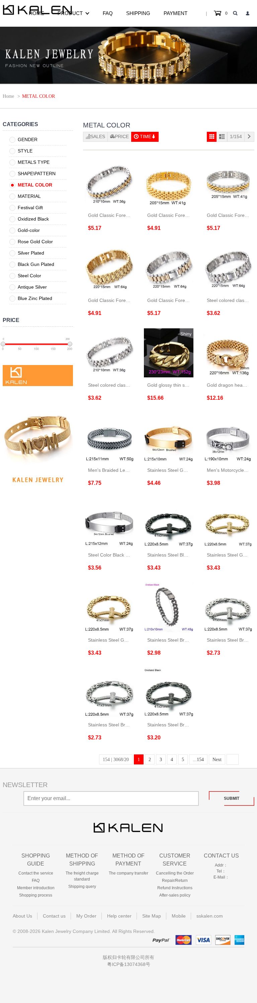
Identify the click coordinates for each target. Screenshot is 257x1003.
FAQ (108, 13)
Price (122, 136)
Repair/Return (175, 880)
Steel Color (29, 275)
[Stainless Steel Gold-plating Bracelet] (168, 437)
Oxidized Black (33, 219)
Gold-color (29, 230)
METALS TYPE (34, 162)
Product (70, 13)
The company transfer (128, 873)
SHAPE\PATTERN (37, 173)
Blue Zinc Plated (35, 298)
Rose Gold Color (35, 241)
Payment (175, 13)
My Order (86, 916)
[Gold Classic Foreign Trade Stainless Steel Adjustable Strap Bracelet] (109, 183)
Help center (119, 916)
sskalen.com (209, 916)
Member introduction (36, 888)
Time (145, 136)
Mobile (179, 916)
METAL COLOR (35, 185)
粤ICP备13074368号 (128, 964)
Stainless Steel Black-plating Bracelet (186, 555)
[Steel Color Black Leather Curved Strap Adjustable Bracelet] (109, 523)
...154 (198, 759)
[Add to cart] (118, 205)
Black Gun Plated (36, 264)
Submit (231, 798)
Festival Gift (30, 207)
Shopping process (35, 895)
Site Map (151, 916)
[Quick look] (100, 205)
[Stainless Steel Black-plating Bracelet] (168, 523)
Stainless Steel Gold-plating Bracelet (185, 470)
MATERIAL (29, 196)
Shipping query (82, 886)
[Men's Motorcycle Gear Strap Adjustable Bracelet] (228, 437)
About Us (22, 916)
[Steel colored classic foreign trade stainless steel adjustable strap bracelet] (228, 268)
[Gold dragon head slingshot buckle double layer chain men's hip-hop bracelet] (228, 353)
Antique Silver (32, 287)
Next (217, 759)
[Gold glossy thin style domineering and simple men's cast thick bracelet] (168, 353)
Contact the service (35, 873)
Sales (179, 40)
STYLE (25, 150)
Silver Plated (31, 253)
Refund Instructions (174, 888)
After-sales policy (174, 895)
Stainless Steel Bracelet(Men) (178, 640)
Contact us (221, 856)
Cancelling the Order (175, 873)
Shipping (138, 13)
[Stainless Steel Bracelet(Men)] (168, 607)
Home (36, 13)
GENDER (27, 139)
